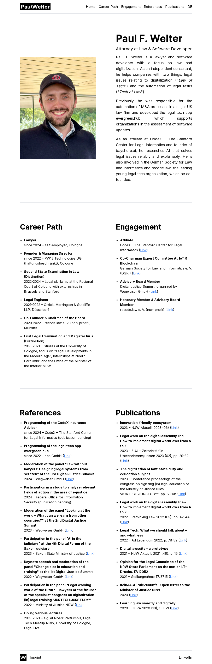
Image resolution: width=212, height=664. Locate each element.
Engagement (131, 7)
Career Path (108, 7)
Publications (174, 7)
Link (143, 250)
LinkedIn (185, 657)
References (153, 7)
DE (190, 7)
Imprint (35, 657)
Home (90, 7)
